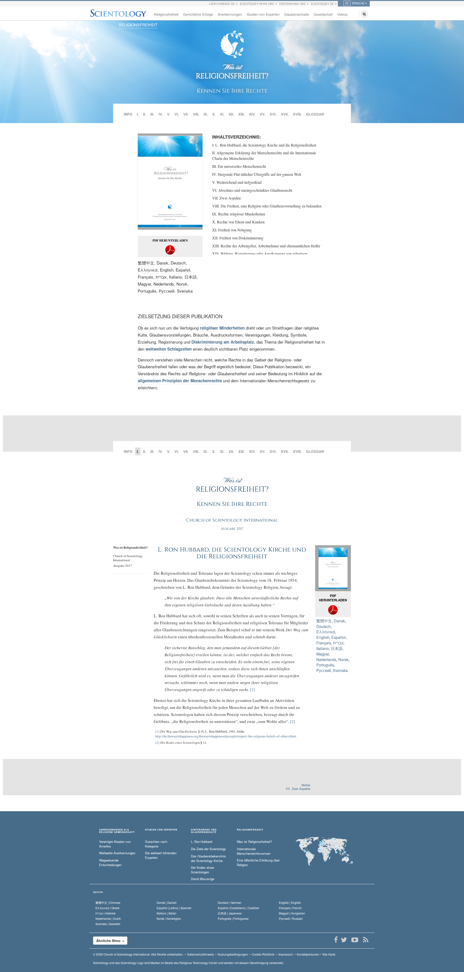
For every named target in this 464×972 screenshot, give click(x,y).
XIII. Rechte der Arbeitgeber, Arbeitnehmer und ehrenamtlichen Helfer (266, 245)
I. (138, 114)
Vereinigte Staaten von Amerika (115, 843)
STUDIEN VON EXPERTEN (161, 830)
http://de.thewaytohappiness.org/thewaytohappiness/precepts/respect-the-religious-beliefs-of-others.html (225, 736)
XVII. (285, 114)
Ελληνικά (148, 270)
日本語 (190, 277)
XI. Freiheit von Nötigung (232, 229)
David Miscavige (202, 879)
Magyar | (292, 913)
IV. (161, 114)
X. (214, 114)
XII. (231, 114)
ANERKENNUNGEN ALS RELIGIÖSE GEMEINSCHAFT (117, 831)
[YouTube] (354, 939)
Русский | (291, 918)
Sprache (98, 892)
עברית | (105, 913)
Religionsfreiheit (166, 14)
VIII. (196, 114)
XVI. (273, 114)
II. (144, 114)
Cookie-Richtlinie (263, 954)
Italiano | (166, 913)
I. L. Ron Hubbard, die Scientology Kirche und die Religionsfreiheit (264, 144)
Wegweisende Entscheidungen (110, 862)
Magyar (144, 284)
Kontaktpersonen (308, 954)
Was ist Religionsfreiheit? (254, 841)
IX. (205, 114)
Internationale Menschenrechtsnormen (253, 851)
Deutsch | (229, 902)
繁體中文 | (107, 902)
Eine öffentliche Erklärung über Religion (258, 862)
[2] (292, 721)
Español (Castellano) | (238, 908)
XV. (262, 114)
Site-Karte (328, 954)
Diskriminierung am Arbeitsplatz (222, 342)
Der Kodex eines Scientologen (202, 869)
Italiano (175, 277)
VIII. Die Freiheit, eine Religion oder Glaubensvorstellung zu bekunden (266, 205)
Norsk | (169, 918)
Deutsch (178, 263)
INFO (128, 114)
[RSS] (365, 939)
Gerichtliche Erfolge (198, 14)
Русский (166, 291)
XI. (222, 114)
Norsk (181, 284)
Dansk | (167, 902)
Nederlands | (108, 918)
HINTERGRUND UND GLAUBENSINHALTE (204, 831)
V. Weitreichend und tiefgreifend (236, 182)
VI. (176, 114)
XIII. (241, 114)
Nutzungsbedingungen (233, 954)
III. (152, 114)
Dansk (162, 263)
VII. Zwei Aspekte (226, 197)
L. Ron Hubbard (201, 841)
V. (168, 114)
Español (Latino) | (174, 908)
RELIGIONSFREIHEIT (138, 25)
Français (145, 277)
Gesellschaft (323, 14)
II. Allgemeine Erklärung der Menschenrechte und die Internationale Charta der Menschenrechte (264, 155)
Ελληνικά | (107, 908)
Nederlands (163, 284)
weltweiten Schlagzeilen (168, 349)
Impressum (285, 954)
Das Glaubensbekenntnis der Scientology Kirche (208, 858)
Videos (342, 14)
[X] (344, 939)
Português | (233, 918)
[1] (252, 689)
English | (290, 902)
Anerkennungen (230, 14)
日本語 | (230, 913)
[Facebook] (336, 939)
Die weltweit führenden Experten (160, 855)
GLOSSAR (315, 114)
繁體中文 (146, 263)
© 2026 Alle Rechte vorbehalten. (138, 954)
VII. (185, 114)
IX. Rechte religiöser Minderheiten (238, 213)
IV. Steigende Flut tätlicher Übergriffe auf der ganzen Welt (256, 174)
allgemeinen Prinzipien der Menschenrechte (180, 380)
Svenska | (107, 924)
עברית (161, 277)
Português (147, 291)
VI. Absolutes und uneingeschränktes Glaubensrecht (252, 190)
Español (183, 270)
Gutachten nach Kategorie (156, 843)
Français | (290, 908)
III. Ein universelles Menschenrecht (239, 166)
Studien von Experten (263, 14)
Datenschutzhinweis (200, 954)
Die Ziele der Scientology (208, 849)
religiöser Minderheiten (222, 328)
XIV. (252, 114)
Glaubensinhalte (296, 14)
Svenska (185, 291)
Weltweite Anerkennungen (117, 853)
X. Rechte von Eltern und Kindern (238, 221)
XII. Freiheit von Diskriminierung (237, 237)
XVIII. (297, 114)
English (166, 270)
